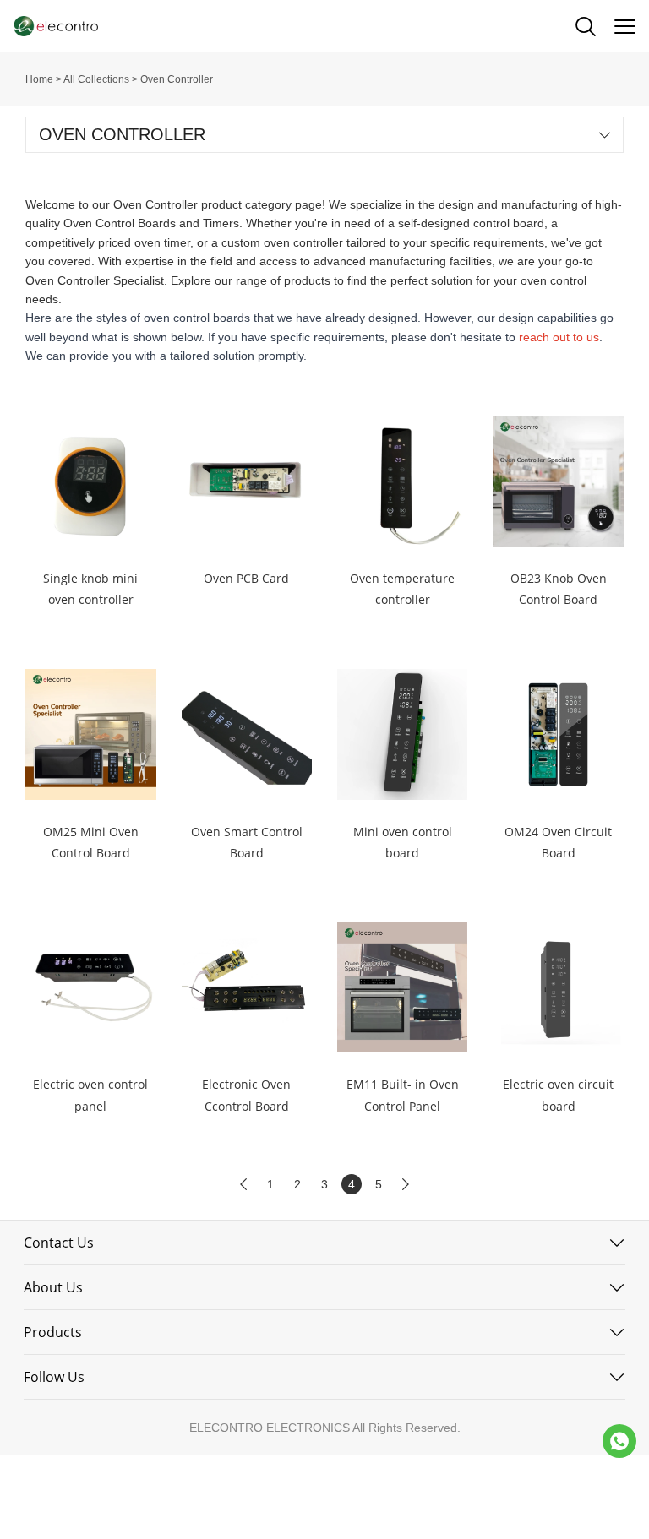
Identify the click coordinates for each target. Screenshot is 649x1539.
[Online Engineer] (619, 1441)
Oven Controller (176, 79)
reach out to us (559, 337)
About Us (53, 1287)
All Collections (96, 79)
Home (39, 79)
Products (53, 1332)
